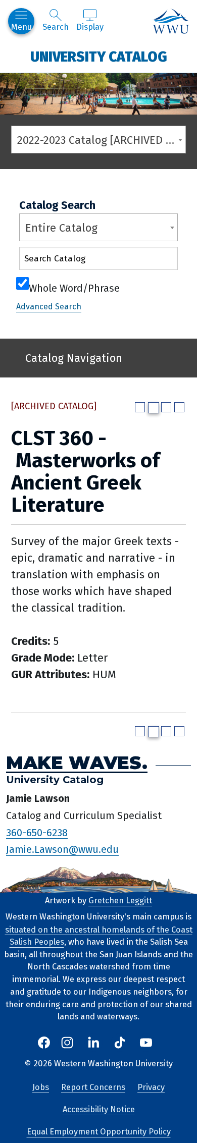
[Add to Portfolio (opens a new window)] (140, 407)
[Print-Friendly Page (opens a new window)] (166, 407)
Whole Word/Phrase (74, 287)
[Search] (161, 261)
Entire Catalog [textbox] (61, 228)
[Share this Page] (153, 407)
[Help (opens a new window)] (179, 407)
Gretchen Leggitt (120, 900)
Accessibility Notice (99, 1109)
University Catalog (98, 56)
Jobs (40, 1087)
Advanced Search (48, 306)
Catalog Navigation (73, 358)
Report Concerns (93, 1087)
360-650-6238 (37, 832)
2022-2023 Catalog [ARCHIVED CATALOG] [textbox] (101, 140)
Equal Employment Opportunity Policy (99, 1131)
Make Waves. (76, 763)
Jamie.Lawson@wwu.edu (62, 849)
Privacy (151, 1087)
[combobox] (98, 139)
